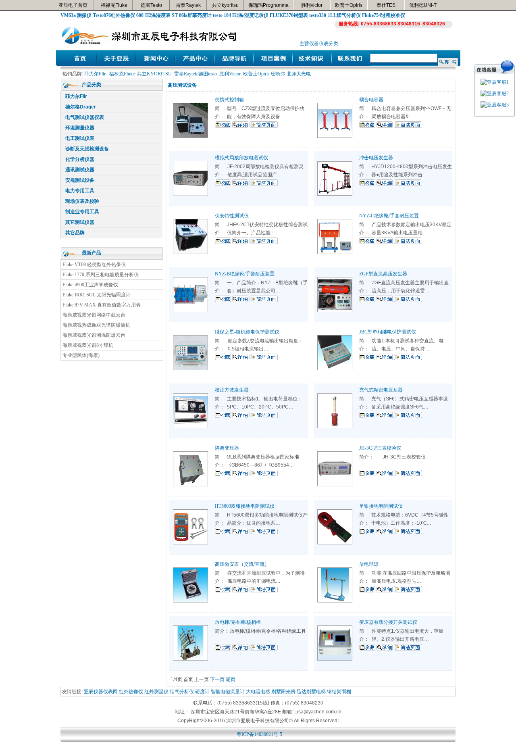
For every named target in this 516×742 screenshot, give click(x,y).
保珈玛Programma (268, 5)
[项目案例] (273, 64)
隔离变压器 (227, 448)
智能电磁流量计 (228, 691)
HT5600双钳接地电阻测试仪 (245, 506)
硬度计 (202, 691)
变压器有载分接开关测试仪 (388, 622)
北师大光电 (299, 74)
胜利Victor (230, 74)
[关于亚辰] (116, 64)
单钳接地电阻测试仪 (381, 506)
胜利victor (311, 5)
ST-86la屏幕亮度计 (192, 15)
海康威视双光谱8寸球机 (87, 345)
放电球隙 (369, 564)
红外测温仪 (156, 691)
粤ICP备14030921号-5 (259, 734)
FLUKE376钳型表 (289, 15)
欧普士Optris (348, 5)
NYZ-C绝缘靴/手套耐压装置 (389, 216)
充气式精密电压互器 (381, 390)
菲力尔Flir (95, 74)
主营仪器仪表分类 (319, 43)
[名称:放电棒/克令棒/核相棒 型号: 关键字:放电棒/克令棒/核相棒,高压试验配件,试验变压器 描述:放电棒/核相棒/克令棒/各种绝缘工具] (190, 659)
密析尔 (278, 74)
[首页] (77, 64)
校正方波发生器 (232, 390)
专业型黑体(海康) (81, 355)
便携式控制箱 (229, 99)
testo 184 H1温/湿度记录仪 (240, 15)
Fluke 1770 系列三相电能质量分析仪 (100, 274)
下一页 (217, 679)
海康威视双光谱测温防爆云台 (93, 335)
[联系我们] (351, 64)
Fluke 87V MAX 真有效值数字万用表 (101, 305)
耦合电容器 (371, 99)
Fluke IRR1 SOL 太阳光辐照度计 (96, 295)
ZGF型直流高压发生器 (383, 274)
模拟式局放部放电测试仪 (241, 157)
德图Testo (151, 5)
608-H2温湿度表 (153, 15)
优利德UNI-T (423, 5)
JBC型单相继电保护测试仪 (387, 332)
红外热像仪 (131, 691)
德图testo (207, 74)
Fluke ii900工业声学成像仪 (90, 285)
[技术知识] (312, 64)
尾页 (230, 679)
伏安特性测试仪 (232, 216)
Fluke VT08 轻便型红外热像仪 (94, 264)
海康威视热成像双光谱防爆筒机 (96, 325)
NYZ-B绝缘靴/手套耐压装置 (245, 274)
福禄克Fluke (114, 5)
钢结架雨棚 (339, 691)
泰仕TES (386, 5)
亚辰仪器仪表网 (101, 691)
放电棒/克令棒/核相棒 (238, 622)
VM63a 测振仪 (76, 15)
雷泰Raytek (188, 5)
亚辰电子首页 (72, 5)
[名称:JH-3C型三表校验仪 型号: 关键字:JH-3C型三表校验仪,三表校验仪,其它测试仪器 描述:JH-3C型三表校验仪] (334, 485)
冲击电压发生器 (376, 157)
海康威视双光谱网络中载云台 (93, 315)
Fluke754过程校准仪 (383, 15)
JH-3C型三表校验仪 (380, 448)
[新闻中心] (155, 64)
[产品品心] (194, 64)
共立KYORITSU (154, 74)
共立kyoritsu (225, 5)
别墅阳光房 (283, 691)
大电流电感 (258, 691)
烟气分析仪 (182, 691)
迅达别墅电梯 (311, 691)
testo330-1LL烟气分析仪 (335, 15)
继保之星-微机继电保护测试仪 (247, 332)
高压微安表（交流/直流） (242, 564)
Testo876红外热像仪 (114, 15)
